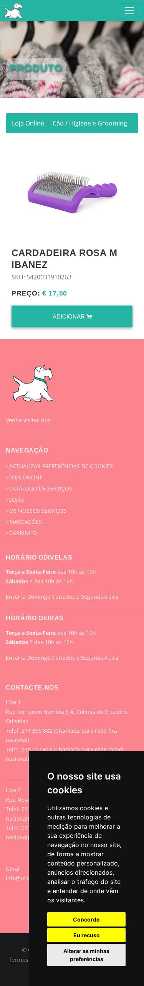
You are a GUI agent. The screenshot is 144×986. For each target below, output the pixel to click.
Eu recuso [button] (86, 935)
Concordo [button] (86, 919)
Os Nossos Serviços (37, 510)
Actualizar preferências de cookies (60, 466)
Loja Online (28, 123)
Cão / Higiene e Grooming (90, 123)
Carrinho (22, 533)
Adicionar (69, 316)
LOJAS (16, 499)
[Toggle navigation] (129, 10)
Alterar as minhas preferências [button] (86, 955)
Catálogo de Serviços (40, 488)
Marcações (25, 521)
